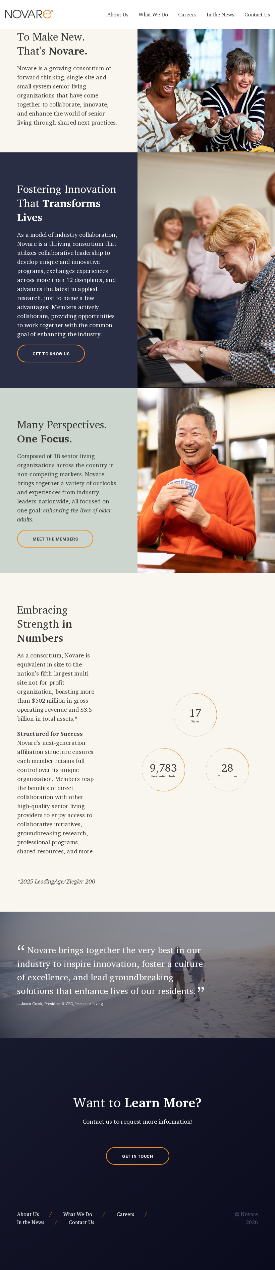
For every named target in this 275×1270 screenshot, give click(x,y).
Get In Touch (137, 1156)
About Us (117, 14)
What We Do (153, 14)
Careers (187, 14)
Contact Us (257, 14)
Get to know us (51, 353)
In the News (220, 14)
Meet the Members (55, 539)
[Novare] (29, 14)
